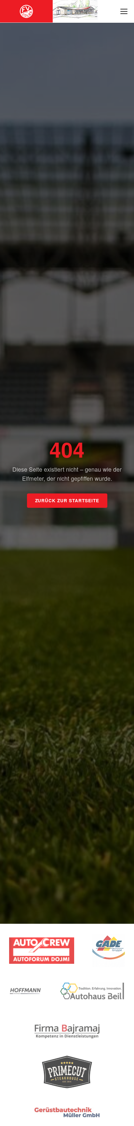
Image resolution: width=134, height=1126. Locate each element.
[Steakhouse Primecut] (66, 1072)
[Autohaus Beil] (92, 991)
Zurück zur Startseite (67, 500)
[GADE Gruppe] (108, 950)
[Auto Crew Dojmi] (41, 950)
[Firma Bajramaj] (66, 1031)
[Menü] (124, 11)
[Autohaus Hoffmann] (25, 991)
